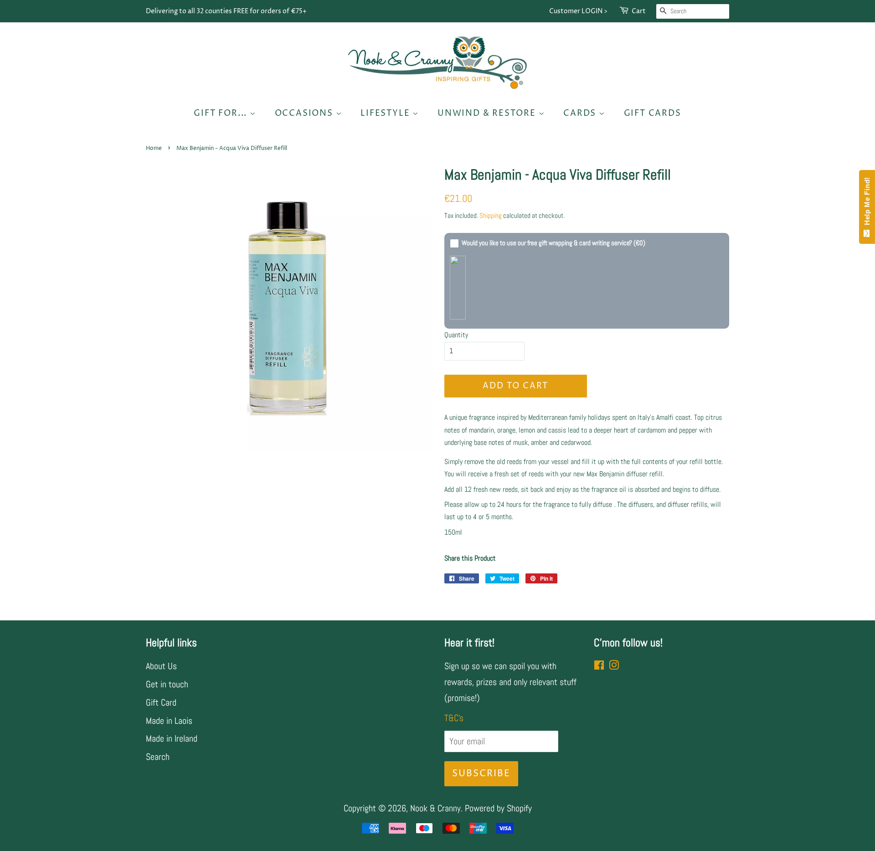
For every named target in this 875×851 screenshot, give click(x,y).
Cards (581, 113)
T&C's (453, 718)
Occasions (305, 113)
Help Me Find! (867, 203)
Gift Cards (652, 113)
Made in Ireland (171, 738)
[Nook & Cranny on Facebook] (599, 666)
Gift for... (222, 113)
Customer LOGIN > (578, 11)
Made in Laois (169, 721)
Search (158, 757)
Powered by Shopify (498, 808)
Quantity (456, 335)
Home (154, 148)
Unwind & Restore (488, 113)
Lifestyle (386, 113)
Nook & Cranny (435, 808)
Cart (639, 11)
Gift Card (161, 702)
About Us (161, 666)
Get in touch (167, 684)
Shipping (490, 215)
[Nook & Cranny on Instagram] (614, 666)
